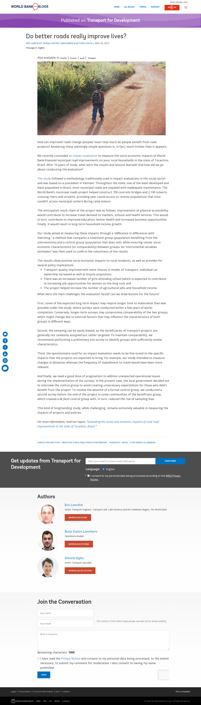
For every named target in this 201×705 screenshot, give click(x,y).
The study (44, 178)
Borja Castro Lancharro (58, 43)
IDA (44, 701)
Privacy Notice (70, 658)
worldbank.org (179, 2)
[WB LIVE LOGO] (172, 8)
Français (73, 58)
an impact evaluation (83, 156)
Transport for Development (113, 20)
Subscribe (170, 461)
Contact (155, 7)
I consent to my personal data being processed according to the (135, 477)
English (41, 48)
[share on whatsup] (5, 360)
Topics (142, 7)
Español (63, 58)
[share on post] (5, 347)
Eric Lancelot (34, 43)
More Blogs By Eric (78, 517)
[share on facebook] (5, 340)
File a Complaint (183, 691)
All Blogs (129, 7)
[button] (186, 7)
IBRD (38, 701)
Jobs (58, 691)
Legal (13, 691)
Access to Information (43, 691)
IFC (50, 701)
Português (92, 58)
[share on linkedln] (5, 353)
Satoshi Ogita (84, 43)
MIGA (57, 701)
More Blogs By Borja (79, 544)
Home (117, 7)
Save (43, 675)
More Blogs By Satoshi (80, 570)
